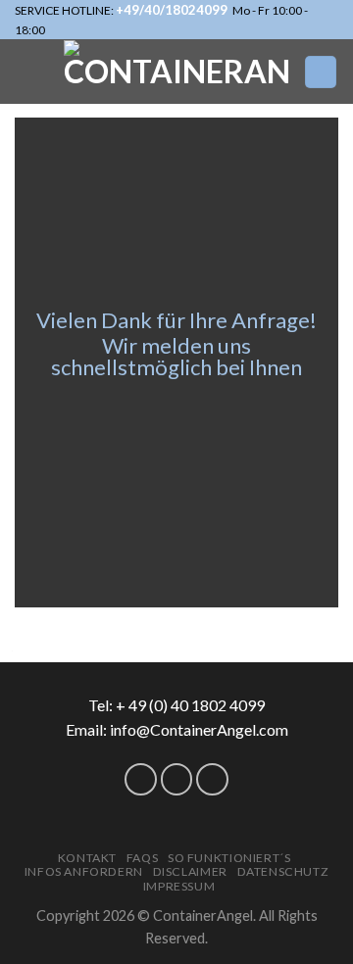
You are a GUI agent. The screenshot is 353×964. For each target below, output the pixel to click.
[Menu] (320, 72)
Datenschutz (283, 871)
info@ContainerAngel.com (199, 729)
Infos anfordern (84, 871)
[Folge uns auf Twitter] (141, 779)
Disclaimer (190, 871)
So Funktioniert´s (229, 857)
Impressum (179, 886)
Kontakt (87, 857)
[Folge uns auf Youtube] (212, 779)
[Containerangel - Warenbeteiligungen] (176, 71)
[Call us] (177, 779)
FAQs (142, 857)
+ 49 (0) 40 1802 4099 (190, 705)
